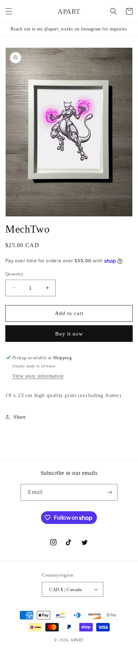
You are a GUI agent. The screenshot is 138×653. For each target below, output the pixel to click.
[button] (9, 11)
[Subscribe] (109, 492)
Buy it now (69, 334)
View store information (37, 376)
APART (77, 640)
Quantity (14, 273)
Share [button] (19, 417)
